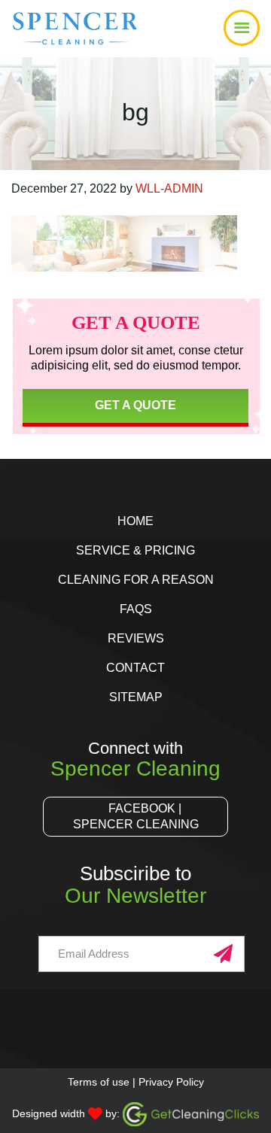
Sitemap (136, 697)
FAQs (136, 609)
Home (135, 521)
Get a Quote (135, 405)
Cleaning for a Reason (136, 579)
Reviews (136, 638)
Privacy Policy (171, 1082)
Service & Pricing (135, 550)
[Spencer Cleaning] (54, 41)
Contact (135, 667)
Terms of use (98, 1082)
